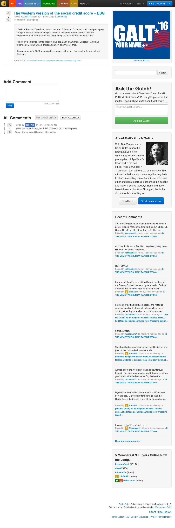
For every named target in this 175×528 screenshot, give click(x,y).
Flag (36, 19)
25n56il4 (133, 353)
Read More (128, 201)
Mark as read (28, 132)
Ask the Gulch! (141, 120)
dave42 (119, 468)
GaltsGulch (129, 480)
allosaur (133, 291)
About (121, 516)
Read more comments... (127, 441)
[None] (141, 34)
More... (83, 3)
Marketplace (49, 3)
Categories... (31, 3)
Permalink (51, 132)
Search (162, 72)
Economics (62, 16)
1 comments (19, 19)
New (20, 3)
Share (30, 19)
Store (74, 3)
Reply (17, 132)
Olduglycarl (134, 428)
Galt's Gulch (124, 504)
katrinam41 (130, 233)
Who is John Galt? (163, 507)
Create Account (125, 3)
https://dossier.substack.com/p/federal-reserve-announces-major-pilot (54, 60)
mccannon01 (131, 314)
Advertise (143, 516)
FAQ (127, 516)
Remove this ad (141, 60)
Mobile (168, 516)
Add (10, 105)
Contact (134, 516)
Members (63, 3)
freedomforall (122, 464)
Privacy (153, 516)
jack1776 (27, 16)
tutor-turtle (120, 472)
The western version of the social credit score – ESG (59, 13)
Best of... (40, 132)
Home (114, 516)
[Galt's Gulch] (4, 3)
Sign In (140, 3)
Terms (161, 516)
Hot (12, 3)
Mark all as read (70, 118)
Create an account (151, 201)
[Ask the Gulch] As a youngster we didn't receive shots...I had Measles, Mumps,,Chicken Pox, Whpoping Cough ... (141, 317)
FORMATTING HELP (51, 104)
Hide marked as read (46, 118)
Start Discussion (157, 3)
